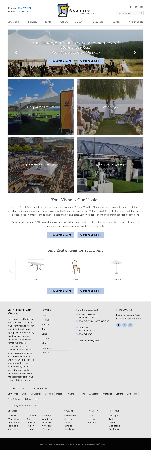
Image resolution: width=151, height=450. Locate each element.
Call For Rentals (91, 61)
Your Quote (137, 22)
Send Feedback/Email (89, 341)
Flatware (70, 394)
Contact (117, 22)
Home (45, 315)
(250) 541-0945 (24, 12)
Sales (44, 334)
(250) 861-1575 (24, 8)
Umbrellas (132, 394)
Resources (47, 348)
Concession (36, 394)
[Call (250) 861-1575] (77, 321)
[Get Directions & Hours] (77, 315)
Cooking (49, 394)
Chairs (24, 394)
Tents (44, 329)
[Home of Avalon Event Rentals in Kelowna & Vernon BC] (75, 10)
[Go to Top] (146, 446)
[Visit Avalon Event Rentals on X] (136, 7)
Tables (28, 399)
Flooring (81, 394)
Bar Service (13, 394)
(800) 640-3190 (102, 321)
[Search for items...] (141, 13)
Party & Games (14, 399)
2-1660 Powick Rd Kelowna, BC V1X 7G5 (88, 316)
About (45, 343)
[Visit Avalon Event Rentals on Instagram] (141, 7)
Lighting (119, 394)
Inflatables (107, 394)
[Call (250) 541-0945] (77, 334)
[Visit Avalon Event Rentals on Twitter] (124, 325)
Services (32, 22)
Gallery (64, 22)
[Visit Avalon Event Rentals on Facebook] (131, 7)
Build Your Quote (61, 61)
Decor (59, 394)
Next (139, 270)
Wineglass (94, 394)
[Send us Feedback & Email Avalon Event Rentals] (77, 341)
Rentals (45, 320)
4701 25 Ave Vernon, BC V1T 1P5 (87, 329)
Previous (11, 270)
